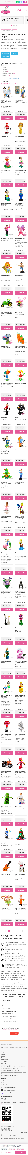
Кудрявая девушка (20, 383)
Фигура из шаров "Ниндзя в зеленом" (6, 807)
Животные (5, 53)
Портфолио (4, 1084)
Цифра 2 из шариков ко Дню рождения (21, 662)
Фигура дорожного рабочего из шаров (20, 909)
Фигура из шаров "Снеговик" (20, 875)
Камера (17, 417)
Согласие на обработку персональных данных (13, 1072)
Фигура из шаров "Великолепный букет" (6, 592)
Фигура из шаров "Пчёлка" (20, 553)
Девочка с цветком (20, 170)
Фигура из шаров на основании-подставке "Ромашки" (20, 629)
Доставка (3, 1057)
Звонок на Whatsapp (8, 1015)
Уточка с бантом (5, 170)
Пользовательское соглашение (9, 1068)
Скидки (3, 1054)
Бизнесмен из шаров (7, 238)
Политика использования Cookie (10, 1070)
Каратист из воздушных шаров (20, 807)
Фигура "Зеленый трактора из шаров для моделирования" (7, 312)
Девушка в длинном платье (20, 137)
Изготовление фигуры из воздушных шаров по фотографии (21, 102)
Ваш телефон (6, 1000)
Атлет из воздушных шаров (20, 276)
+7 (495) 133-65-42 (9, 2)
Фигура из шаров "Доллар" (20, 735)
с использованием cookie (17, 1149)
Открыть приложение (5, 1103)
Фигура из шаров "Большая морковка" (21, 347)
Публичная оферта (6, 1065)
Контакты (3, 1063)
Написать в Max (7, 1092)
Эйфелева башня (20, 238)
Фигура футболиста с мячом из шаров (7, 450)
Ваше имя (5, 1006)
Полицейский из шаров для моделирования (19, 204)
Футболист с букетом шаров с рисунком (7, 384)
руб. (14, 4)
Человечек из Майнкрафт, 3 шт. (5, 553)
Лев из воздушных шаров (6, 276)
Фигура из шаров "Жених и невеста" (6, 628)
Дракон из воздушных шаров (6, 483)
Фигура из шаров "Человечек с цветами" (6, 204)
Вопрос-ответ (4, 1059)
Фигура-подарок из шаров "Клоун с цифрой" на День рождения (20, 518)
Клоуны (14, 53)
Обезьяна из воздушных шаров (6, 909)
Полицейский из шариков (19, 483)
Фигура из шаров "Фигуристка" (6, 517)
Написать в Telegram (9, 1090)
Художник (4, 417)
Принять (20, 1152)
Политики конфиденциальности (9, 1029)
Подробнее (8, 1152)
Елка (16, 842)
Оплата (3, 1056)
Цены (2, 1082)
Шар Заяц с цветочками (18, 311)
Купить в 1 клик (7, 111)
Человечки (5, 56)
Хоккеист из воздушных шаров (6, 137)
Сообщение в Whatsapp (8, 1016)
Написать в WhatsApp (10, 1087)
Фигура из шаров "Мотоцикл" (6, 772)
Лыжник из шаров (20, 450)
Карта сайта (4, 1061)
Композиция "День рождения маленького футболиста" (6, 697)
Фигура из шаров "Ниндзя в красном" (20, 772)
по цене (15, 83)
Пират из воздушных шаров (7, 842)
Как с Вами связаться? (9, 1011)
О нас (2, 1080)
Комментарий (7, 1019)
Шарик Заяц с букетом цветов (5, 347)
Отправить (14, 1033)
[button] (11, 25)
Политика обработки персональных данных (13, 1066)
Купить (6, 118)
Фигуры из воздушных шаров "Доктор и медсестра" (6, 102)
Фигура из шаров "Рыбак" (6, 662)
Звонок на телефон (7, 1013)
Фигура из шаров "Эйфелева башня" (20, 591)
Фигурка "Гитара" (6, 874)
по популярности (6, 83)
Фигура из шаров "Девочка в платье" (20, 695)
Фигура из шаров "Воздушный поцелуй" (6, 736)
